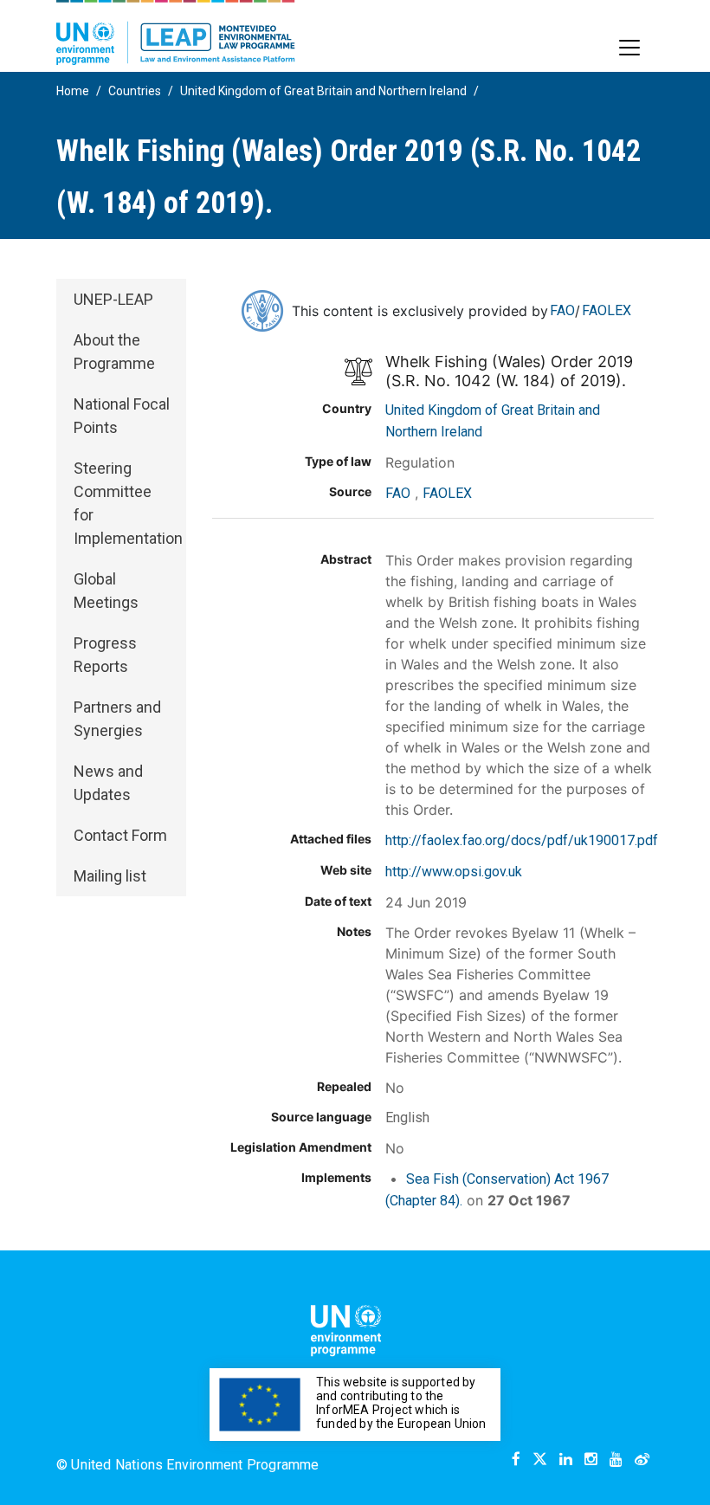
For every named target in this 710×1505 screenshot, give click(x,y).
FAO (562, 310)
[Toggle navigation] (629, 47)
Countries (134, 91)
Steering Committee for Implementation (128, 503)
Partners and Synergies (117, 719)
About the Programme (114, 351)
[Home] (175, 32)
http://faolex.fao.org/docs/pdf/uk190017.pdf (521, 840)
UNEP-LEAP (113, 299)
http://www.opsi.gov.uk (453, 871)
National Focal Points (122, 415)
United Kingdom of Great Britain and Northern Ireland (323, 91)
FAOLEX (606, 310)
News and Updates (108, 783)
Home (72, 91)
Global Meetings (106, 590)
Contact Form (120, 835)
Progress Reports (105, 654)
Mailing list (110, 876)
